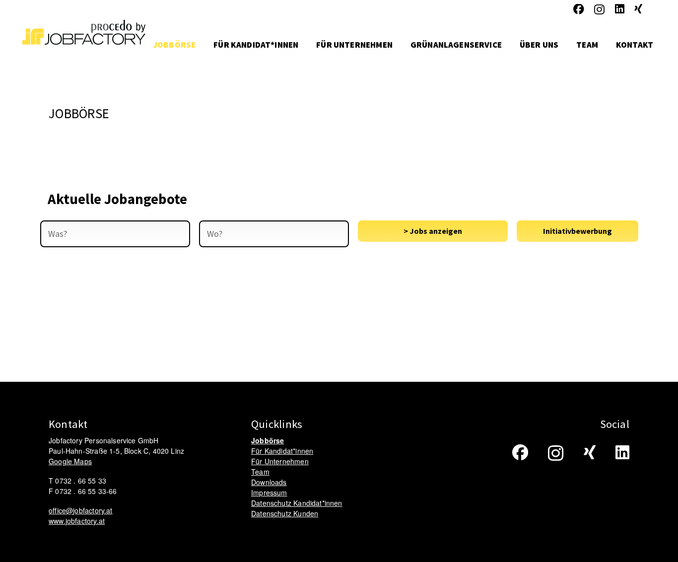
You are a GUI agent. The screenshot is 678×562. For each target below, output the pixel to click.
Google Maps (70, 461)
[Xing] (638, 9)
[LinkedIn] (619, 9)
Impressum (269, 492)
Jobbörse (267, 440)
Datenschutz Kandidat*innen (296, 503)
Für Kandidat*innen (282, 451)
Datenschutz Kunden (284, 513)
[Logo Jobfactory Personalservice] (83, 45)
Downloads (269, 482)
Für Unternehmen (280, 461)
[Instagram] (599, 10)
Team (260, 472)
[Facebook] (578, 9)
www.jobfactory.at (77, 521)
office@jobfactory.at (81, 510)
